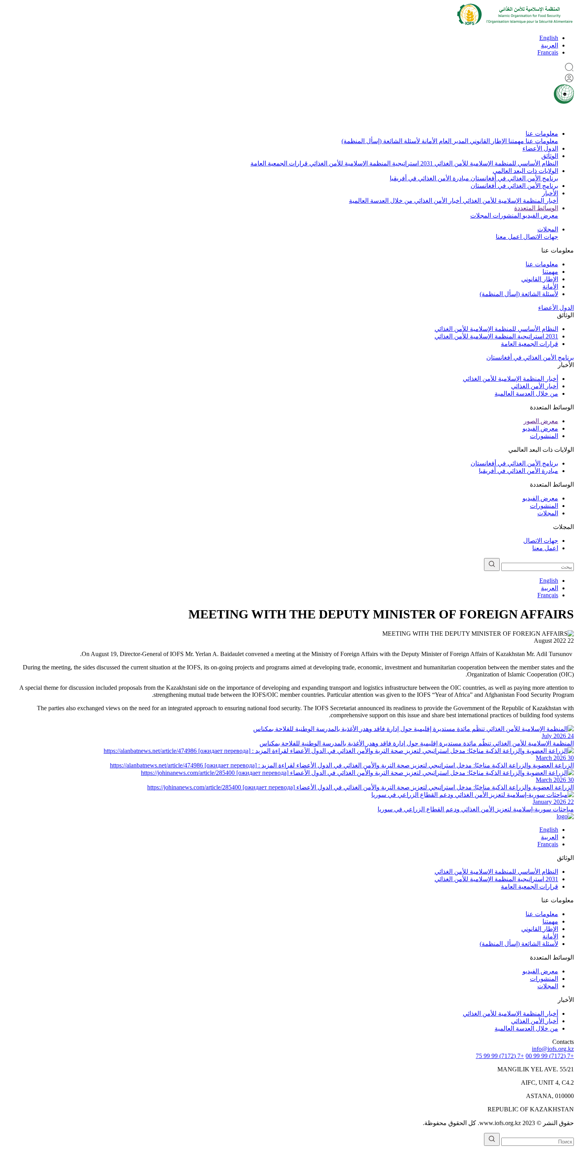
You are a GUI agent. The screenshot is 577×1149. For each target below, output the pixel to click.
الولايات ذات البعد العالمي (525, 170)
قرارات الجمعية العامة (279, 163)
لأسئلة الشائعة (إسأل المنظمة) (380, 141)
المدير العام (452, 141)
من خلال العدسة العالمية (381, 200)
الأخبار (550, 193)
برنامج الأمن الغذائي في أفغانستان (513, 178)
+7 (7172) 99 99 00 (550, 1056)
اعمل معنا (509, 236)
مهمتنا (515, 141)
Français (547, 52)
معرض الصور (541, 421)
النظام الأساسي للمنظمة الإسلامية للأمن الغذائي (495, 163)
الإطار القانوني (487, 141)
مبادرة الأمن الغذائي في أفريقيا (429, 178)
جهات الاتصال (540, 236)
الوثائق (549, 156)
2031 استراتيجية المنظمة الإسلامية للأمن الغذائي (370, 163)
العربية (549, 45)
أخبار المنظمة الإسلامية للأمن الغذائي (509, 200)
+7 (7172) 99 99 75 (500, 1056)
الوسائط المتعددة (536, 208)
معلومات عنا (542, 133)
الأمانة (428, 141)
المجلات (480, 215)
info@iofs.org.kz (553, 1048)
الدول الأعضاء (540, 148)
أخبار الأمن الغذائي (437, 200)
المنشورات (506, 215)
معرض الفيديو (539, 215)
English (548, 38)
